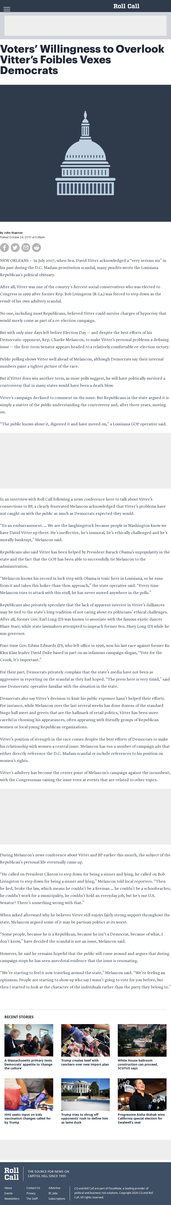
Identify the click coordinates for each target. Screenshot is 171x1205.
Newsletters (11, 1199)
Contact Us (33, 1188)
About (8, 1188)
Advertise (54, 1188)
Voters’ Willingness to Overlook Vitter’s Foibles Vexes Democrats (82, 60)
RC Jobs (53, 1193)
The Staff (32, 1199)
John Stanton (13, 233)
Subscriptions (57, 1199)
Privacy (30, 1193)
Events (8, 1193)
